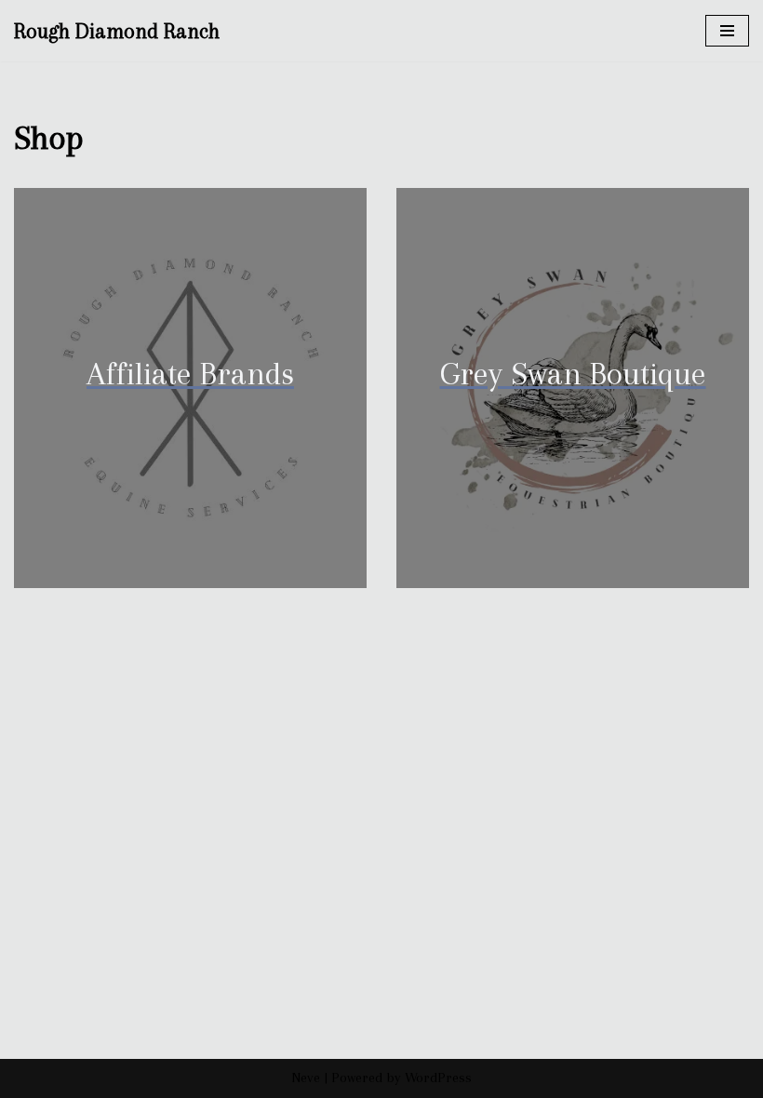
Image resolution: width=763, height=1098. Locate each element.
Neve (305, 1077)
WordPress (438, 1077)
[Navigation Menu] (727, 31)
